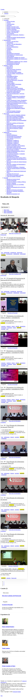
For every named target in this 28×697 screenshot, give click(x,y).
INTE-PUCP (10, 67)
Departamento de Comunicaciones (15, 54)
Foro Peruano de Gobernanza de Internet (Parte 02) (12, 535)
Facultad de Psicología (12, 152)
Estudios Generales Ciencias (13, 28)
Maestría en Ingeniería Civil (13, 193)
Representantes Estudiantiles (13, 112)
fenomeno (9, 327)
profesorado (6, 252)
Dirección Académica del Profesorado (15, 125)
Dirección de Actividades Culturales (15, 175)
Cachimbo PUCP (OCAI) (13, 173)
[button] (3, 9)
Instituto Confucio (11, 85)
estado (14, 327)
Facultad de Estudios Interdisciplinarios (16, 37)
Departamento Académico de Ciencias (16, 57)
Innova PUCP (10, 139)
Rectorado (9, 133)
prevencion (3, 327)
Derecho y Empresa (11, 183)
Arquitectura (9, 49)
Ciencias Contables (11, 38)
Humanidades (10, 42)
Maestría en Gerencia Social (13, 179)
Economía (9, 48)
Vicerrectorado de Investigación (14, 136)
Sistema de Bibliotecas (12, 135)
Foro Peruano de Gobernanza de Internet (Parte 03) (12, 462)
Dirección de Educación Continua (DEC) (16, 157)
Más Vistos (6, 210)
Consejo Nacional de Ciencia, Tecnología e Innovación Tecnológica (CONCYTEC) (17, 101)
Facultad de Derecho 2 (12, 155)
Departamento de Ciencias (13, 64)
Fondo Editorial (10, 56)
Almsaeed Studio (17, 691)
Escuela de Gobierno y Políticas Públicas (16, 181)
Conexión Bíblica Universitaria (14, 84)
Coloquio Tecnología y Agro (13, 144)
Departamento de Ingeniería (13, 53)
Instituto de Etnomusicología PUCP (15, 105)
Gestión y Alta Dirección (12, 32)
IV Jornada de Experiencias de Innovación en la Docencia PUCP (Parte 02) (13, 239)
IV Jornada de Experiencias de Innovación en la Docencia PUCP (13, 279)
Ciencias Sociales (11, 21)
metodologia (16, 253)
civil (7, 329)
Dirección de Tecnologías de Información (16, 148)
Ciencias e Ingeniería (11, 29)
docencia (3, 253)
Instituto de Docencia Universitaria (15, 88)
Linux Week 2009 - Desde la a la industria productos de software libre (13, 569)
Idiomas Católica (10, 83)
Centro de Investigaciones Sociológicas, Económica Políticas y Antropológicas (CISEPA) (16, 98)
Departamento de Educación (13, 62)
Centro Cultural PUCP (12, 79)
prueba (8, 129)
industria (8, 578)
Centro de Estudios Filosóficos (14, 69)
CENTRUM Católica (12, 77)
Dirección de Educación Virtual (14, 119)
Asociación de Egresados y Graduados (16, 153)
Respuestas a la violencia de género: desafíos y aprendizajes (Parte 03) (12, 389)
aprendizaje (22, 326)
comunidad (3, 438)
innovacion (19, 252)
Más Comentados (8, 211)
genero (13, 326)
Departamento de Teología (13, 156)
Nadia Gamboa (6, 648)
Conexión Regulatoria (12, 131)
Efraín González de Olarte (8, 666)
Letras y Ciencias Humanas (13, 30)
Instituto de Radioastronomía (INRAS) (16, 151)
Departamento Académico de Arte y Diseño (17, 61)
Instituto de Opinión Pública (13, 92)
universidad (23, 253)
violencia (8, 326)
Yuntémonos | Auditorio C (13, 143)
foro (2, 437)
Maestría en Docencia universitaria (15, 189)
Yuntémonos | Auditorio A (13, 140)
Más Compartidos (8, 212)
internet (12, 437)
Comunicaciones (10, 24)
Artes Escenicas (10, 33)
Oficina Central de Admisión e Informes (16, 115)
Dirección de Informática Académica (15, 117)
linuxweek (13, 578)
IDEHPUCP (10, 68)
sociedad (3, 329)
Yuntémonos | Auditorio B (13, 141)
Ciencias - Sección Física (12, 41)
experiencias (13, 252)
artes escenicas (10, 45)
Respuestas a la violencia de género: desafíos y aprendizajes (12, 316)
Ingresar (6, 13)
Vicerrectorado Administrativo (14, 137)
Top (1, 695)
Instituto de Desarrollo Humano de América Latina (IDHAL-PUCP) (17, 103)
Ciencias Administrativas (12, 46)
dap (2, 252)
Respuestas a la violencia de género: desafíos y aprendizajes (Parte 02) (12, 352)
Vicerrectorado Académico (13, 149)
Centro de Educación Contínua (14, 72)
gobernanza (6, 437)
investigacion (9, 253)
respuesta (3, 326)
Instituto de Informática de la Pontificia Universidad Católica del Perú (16, 146)
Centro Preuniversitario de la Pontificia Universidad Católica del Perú (16, 90)
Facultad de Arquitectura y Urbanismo (16, 167)
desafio (17, 326)
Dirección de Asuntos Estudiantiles (15, 116)
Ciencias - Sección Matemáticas (14, 44)
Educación (9, 25)
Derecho (9, 22)
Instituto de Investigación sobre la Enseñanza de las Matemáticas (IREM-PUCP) (16, 108)
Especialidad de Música (12, 76)
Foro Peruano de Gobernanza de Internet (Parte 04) (12, 426)
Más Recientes (5, 207)
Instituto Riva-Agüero (12, 71)
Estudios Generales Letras (13, 26)
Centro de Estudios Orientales (14, 111)
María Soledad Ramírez (8, 626)
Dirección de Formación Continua (15, 128)
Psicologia (9, 52)
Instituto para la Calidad (12, 87)
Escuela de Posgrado (11, 180)
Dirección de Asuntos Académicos (15, 127)
